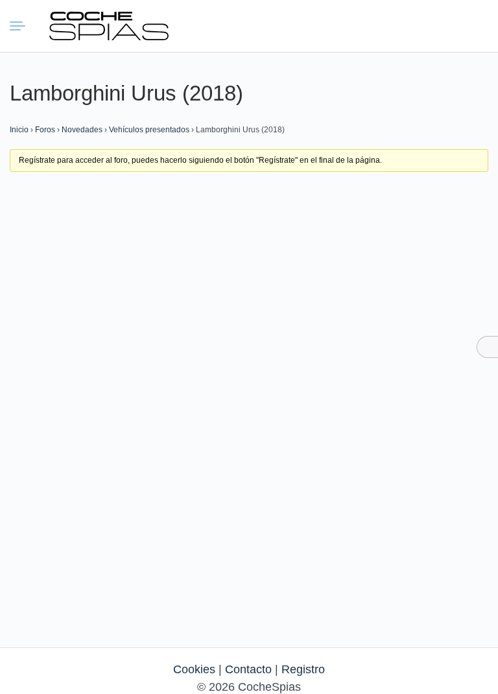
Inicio (19, 129)
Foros (45, 129)
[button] (413, 26)
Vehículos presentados (149, 129)
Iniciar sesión (443, 25)
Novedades (82, 129)
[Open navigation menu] (19, 25)
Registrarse (473, 25)
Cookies (194, 669)
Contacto (248, 669)
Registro (303, 669)
